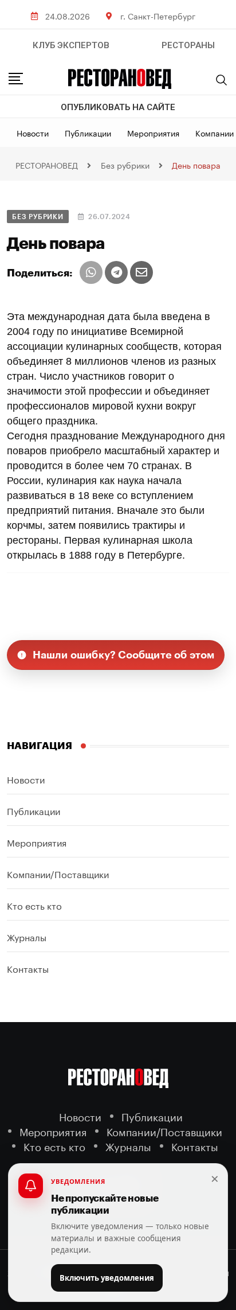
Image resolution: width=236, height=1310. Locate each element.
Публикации (88, 132)
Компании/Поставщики (58, 873)
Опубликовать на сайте (118, 107)
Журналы (26, 936)
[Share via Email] (141, 272)
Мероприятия (153, 132)
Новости (33, 132)
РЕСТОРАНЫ (188, 45)
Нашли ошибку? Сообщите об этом (124, 655)
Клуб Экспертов (71, 45)
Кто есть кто (34, 905)
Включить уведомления (107, 1278)
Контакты (28, 968)
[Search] (221, 80)
